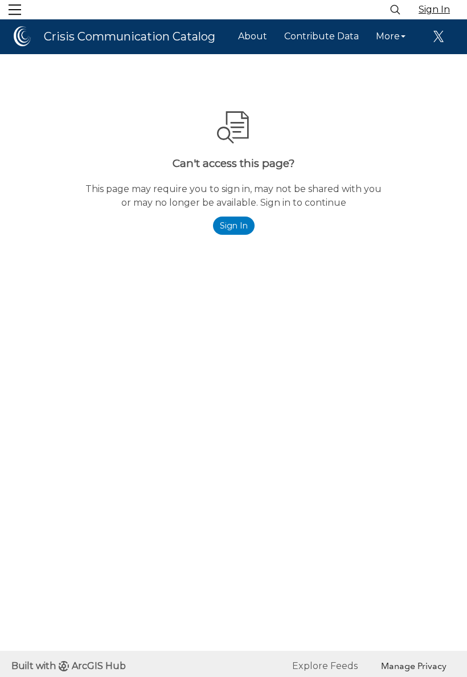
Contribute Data (321, 36)
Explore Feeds (325, 665)
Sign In (434, 9)
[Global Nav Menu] (15, 9)
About (252, 36)
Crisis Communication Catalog (129, 36)
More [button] (388, 36)
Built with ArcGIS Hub (68, 665)
